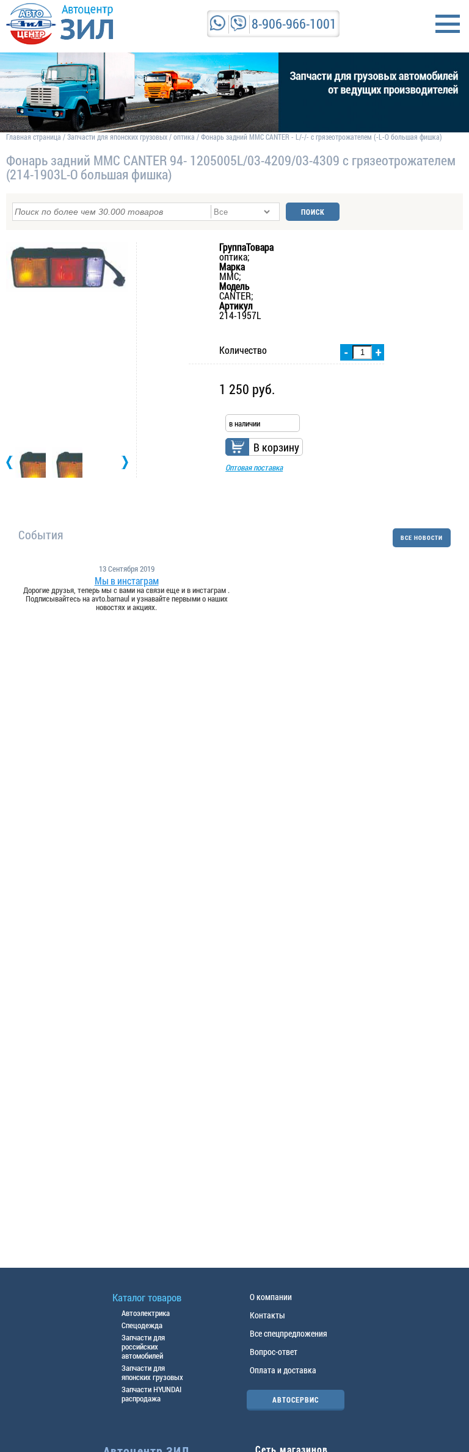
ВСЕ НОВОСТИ (422, 538)
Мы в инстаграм (127, 581)
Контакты (267, 1315)
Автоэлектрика (146, 1312)
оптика (184, 137)
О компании (271, 1297)
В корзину (276, 447)
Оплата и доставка (283, 1370)
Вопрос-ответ (273, 1351)
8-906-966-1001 (294, 23)
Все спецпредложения (288, 1333)
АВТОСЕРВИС (295, 1399)
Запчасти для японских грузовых (117, 137)
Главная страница (33, 137)
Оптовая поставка (254, 467)
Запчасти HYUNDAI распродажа (151, 1394)
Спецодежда (142, 1325)
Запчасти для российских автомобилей (143, 1346)
